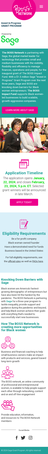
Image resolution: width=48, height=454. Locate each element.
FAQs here (37, 261)
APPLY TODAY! (24, 202)
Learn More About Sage (20, 110)
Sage (9, 301)
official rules (14, 261)
